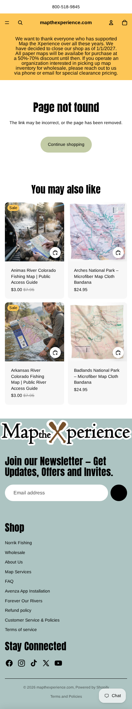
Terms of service (21, 629)
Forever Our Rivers (23, 600)
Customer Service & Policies (32, 620)
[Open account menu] (111, 22)
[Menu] (7, 23)
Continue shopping (66, 144)
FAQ (9, 581)
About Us (14, 561)
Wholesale (15, 552)
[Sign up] (119, 493)
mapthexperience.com (55, 687)
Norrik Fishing (18, 542)
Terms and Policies (66, 696)
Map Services (18, 571)
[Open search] (20, 22)
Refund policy (18, 610)
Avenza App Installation (27, 591)
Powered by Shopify (92, 687)
